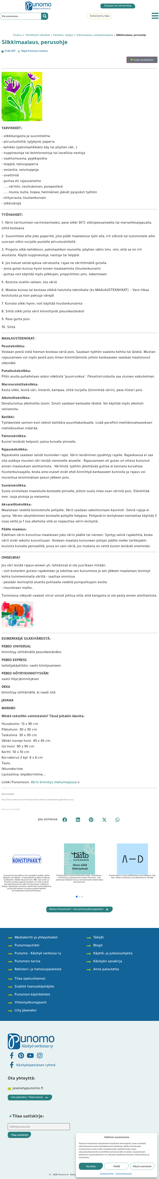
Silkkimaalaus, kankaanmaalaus (94, 34)
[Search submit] (44, 16)
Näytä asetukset (142, 1166)
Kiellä (117, 1166)
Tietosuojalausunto (123, 1173)
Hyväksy (91, 1166)
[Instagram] (39, 1055)
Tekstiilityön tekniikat (37, 34)
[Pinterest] (21, 1055)
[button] (64, 819)
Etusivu (17, 34)
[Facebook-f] (12, 1055)
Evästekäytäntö (107, 1173)
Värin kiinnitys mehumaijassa (54, 783)
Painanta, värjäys (63, 34)
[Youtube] (30, 1055)
